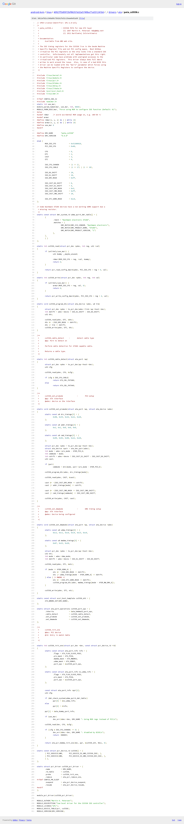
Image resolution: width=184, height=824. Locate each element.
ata (120, 12)
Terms (29, 820)
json (179, 820)
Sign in (178, 4)
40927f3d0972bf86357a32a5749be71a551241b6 (79, 12)
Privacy (22, 820)
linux (49, 12)
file (82, 18)
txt (173, 820)
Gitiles (15, 820)
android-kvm (37, 12)
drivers (112, 12)
